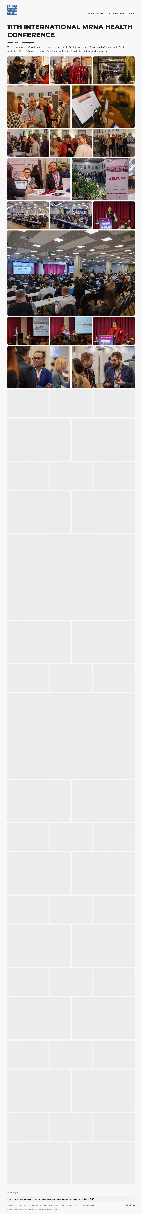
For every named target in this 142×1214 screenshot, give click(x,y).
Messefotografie (54, 1199)
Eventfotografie (13, 1193)
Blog (11, 1199)
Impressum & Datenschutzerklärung (82, 1205)
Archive (83, 1199)
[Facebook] (127, 1205)
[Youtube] (134, 1205)
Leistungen (88, 14)
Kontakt (101, 14)
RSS (92, 1199)
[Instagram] (130, 1205)
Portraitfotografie (69, 1199)
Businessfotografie (23, 1199)
